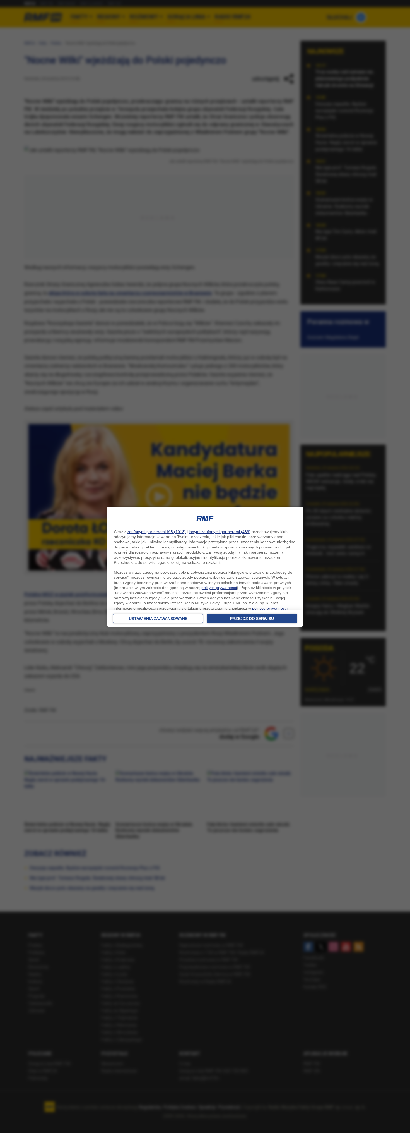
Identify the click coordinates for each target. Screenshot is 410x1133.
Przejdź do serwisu (252, 618)
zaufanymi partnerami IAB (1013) (156, 532)
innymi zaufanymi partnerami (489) (219, 532)
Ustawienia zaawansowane (158, 618)
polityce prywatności (219, 587)
